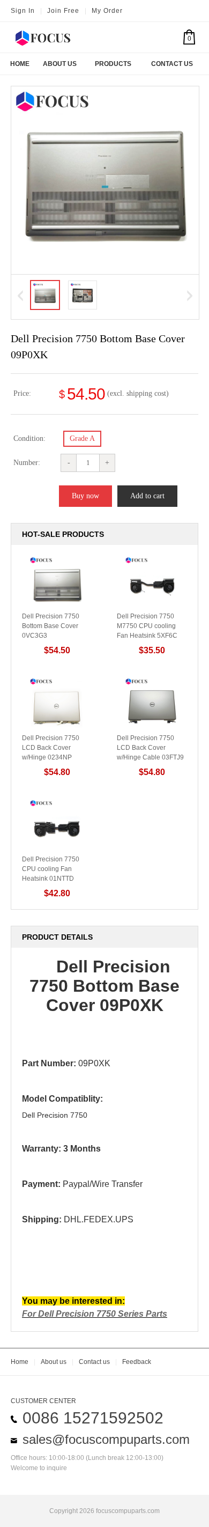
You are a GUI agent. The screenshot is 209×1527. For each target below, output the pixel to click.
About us (53, 1362)
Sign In (23, 10)
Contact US (172, 64)
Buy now (85, 496)
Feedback (136, 1362)
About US (60, 64)
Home (19, 64)
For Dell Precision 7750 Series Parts (94, 1313)
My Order (107, 10)
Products (113, 64)
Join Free (63, 10)
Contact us (94, 1362)
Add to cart (147, 496)
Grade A (82, 438)
